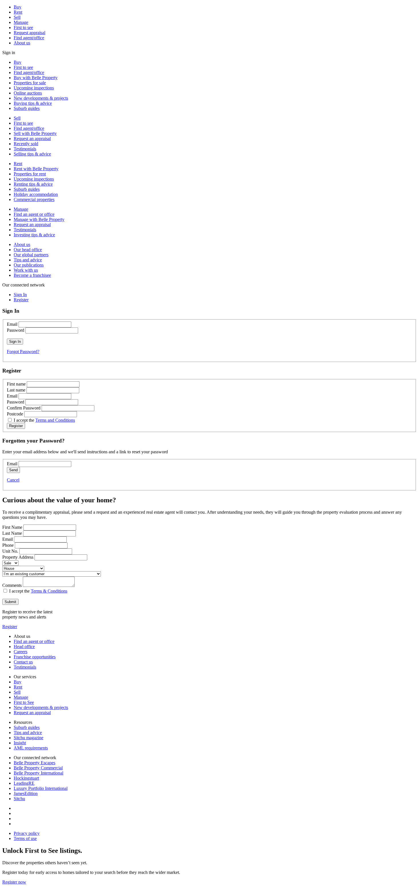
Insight (20, 742)
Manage (21, 22)
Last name (16, 390)
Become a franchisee (32, 275)
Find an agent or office (34, 214)
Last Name (12, 533)
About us (22, 42)
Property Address (17, 557)
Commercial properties (34, 199)
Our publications (29, 265)
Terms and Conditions (55, 420)
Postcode (15, 413)
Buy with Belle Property (36, 77)
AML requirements (31, 747)
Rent (18, 12)
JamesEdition (26, 793)
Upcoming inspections (34, 87)
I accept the (44, 420)
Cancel (13, 480)
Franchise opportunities (35, 656)
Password (15, 330)
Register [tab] (21, 299)
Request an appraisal (32, 138)
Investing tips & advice (34, 234)
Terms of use (25, 838)
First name (16, 384)
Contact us (23, 661)
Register (9, 626)
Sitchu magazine (28, 737)
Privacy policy (27, 833)
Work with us (26, 270)
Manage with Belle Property (39, 219)
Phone (8, 545)
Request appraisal (29, 32)
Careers (20, 651)
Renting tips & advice (33, 184)
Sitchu (19, 798)
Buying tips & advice (33, 103)
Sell (17, 17)
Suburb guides (27, 108)
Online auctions (28, 93)
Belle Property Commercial (38, 767)
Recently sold (26, 143)
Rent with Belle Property (36, 168)
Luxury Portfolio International (41, 788)
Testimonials (25, 148)
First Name (12, 527)
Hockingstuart (26, 778)
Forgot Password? (23, 351)
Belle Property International (38, 773)
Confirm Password (23, 407)
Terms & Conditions (49, 591)
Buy (17, 7)
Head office (24, 646)
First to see (23, 27)
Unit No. (10, 551)
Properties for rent (30, 173)
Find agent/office (29, 37)
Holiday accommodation (36, 194)
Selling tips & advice (32, 153)
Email (12, 324)
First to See (24, 702)
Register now (14, 882)
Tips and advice (28, 259)
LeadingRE (24, 783)
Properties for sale (30, 82)
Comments (12, 585)
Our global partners (31, 254)
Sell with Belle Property (35, 133)
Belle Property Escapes (34, 762)
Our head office (28, 249)
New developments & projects (41, 98)
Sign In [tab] (20, 294)
